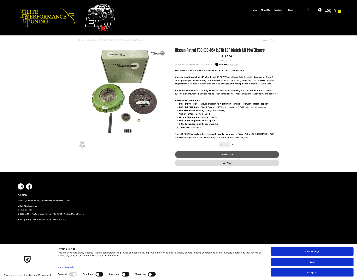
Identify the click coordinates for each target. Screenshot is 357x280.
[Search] (308, 10)
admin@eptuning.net (28, 205)
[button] (339, 11)
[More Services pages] (283, 10)
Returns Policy (59, 219)
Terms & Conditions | (43, 219)
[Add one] (232, 144)
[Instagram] (21, 186)
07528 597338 (25, 209)
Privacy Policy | (25, 219)
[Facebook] (29, 186)
